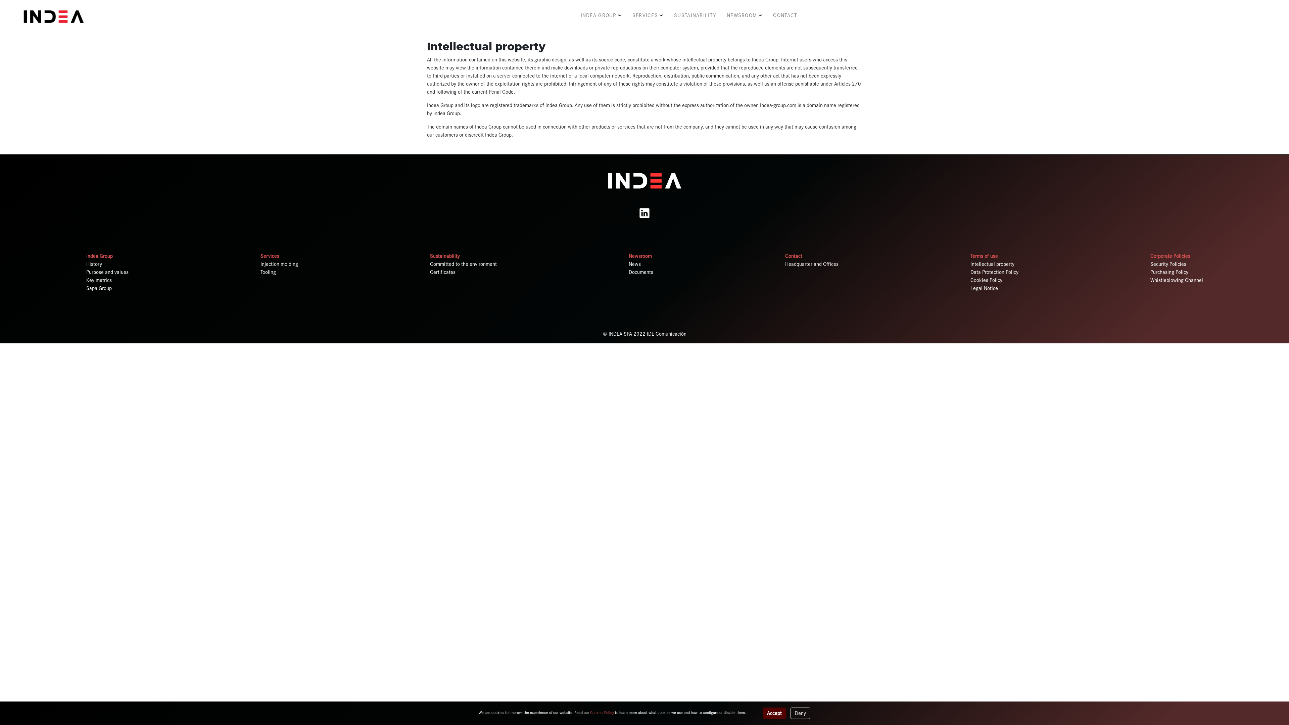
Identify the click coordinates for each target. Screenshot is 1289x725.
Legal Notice (984, 288)
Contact (785, 15)
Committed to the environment (463, 264)
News (635, 264)
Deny (800, 713)
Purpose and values (107, 272)
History (94, 264)
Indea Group (99, 256)
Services (269, 256)
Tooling (268, 272)
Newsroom (640, 256)
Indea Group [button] (598, 15)
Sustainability (695, 15)
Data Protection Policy (994, 272)
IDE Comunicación (666, 334)
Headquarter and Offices (812, 264)
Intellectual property (992, 264)
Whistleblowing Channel (1176, 280)
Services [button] (645, 15)
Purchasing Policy (1169, 272)
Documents (641, 272)
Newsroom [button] (742, 15)
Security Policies (1168, 264)
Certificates (443, 272)
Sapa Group (99, 288)
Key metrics (99, 280)
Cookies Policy (986, 280)
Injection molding (279, 264)
